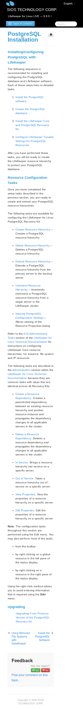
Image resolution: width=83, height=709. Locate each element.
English (68, 3)
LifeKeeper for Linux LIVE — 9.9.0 (29, 16)
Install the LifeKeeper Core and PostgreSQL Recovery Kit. (32, 125)
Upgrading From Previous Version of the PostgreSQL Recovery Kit (33, 617)
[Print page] (51, 35)
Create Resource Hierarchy (32, 229)
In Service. (22, 462)
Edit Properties (24, 510)
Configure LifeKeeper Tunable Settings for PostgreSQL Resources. (34, 141)
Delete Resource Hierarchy (32, 245)
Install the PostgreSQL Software (42, 636)
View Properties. (25, 494)
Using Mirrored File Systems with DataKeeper (21, 638)
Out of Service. (25, 478)
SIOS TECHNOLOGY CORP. (32, 10)
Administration (21, 369)
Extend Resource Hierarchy (33, 261)
